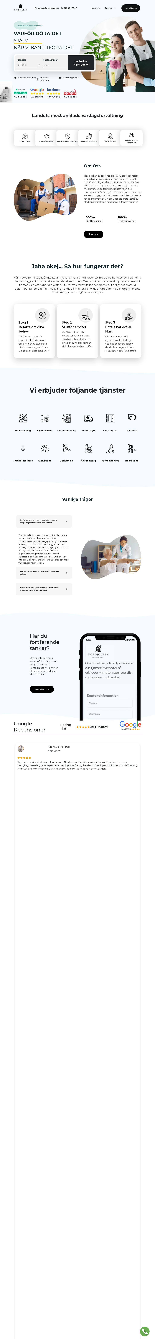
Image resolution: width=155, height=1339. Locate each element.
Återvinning (44, 460)
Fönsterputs (110, 430)
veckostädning (110, 460)
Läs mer (93, 234)
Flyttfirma (132, 430)
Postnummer (50, 60)
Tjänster (21, 60)
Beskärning (66, 460)
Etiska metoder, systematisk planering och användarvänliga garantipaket (39, 589)
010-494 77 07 (70, 8)
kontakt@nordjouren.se (48, 8)
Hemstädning (23, 430)
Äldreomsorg (88, 460)
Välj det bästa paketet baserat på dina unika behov (39, 572)
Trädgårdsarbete (23, 460)
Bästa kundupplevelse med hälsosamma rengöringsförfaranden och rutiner (38, 521)
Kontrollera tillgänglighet (81, 63)
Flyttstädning (44, 430)
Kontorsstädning (66, 430)
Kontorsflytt (88, 430)
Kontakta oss (131, 8)
